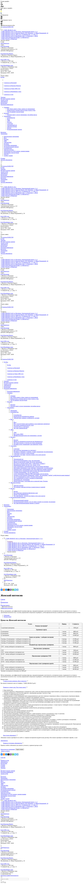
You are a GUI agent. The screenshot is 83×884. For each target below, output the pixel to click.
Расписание (4, 103)
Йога (8, 119)
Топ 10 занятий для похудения (15, 112)
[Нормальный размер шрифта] (2, 4)
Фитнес (9, 128)
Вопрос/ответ (7, 616)
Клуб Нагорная (5, 46)
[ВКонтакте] (2, 590)
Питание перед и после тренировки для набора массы (22, 114)
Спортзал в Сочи (8, 94)
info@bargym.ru (5, 43)
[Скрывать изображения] (1, 18)
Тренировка (7, 116)
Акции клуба (4, 100)
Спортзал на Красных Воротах (12, 85)
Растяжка (6, 144)
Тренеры (3, 97)
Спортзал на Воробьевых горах (12, 91)
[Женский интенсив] (7, 608)
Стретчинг (10, 123)
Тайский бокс (8, 142)
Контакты (3, 132)
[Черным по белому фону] (1, 10)
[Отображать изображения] (2, 16)
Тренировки (4, 133)
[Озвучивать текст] (2, 22)
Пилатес (9, 122)
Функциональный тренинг (14, 129)
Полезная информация (7, 104)
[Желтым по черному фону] (1, 11)
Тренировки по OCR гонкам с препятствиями (16, 151)
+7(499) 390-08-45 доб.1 (9, 30)
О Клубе (3, 757)
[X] (8, 590)
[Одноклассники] (4, 590)
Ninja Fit (6, 154)
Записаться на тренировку (8, 749)
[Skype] (15, 590)
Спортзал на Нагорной (10, 82)
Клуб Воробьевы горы (7, 65)
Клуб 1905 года (5, 59)
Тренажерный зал (12, 125)
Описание (6, 615)
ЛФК (8, 120)
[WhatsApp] (13, 590)
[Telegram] (17, 590)
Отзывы (3, 158)
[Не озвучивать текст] (1, 24)
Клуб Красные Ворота (7, 53)
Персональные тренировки (11, 136)
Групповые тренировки (10, 145)
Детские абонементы (6, 160)
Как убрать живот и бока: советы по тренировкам (21, 109)
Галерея (3, 766)
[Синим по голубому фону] (1, 13)
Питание (6, 113)
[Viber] (11, 590)
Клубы (2, 77)
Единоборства (11, 117)
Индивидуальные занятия (8, 98)
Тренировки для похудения (11, 152)
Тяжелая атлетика (12, 126)
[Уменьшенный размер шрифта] (1, 3)
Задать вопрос (19, 749)
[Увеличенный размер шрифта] (2, 6)
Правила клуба (5, 760)
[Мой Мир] (6, 590)
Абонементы (4, 101)
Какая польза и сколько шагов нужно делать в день (21, 110)
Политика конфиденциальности (9, 875)
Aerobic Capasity (8, 155)
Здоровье (6, 107)
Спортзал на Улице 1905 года (12, 88)
